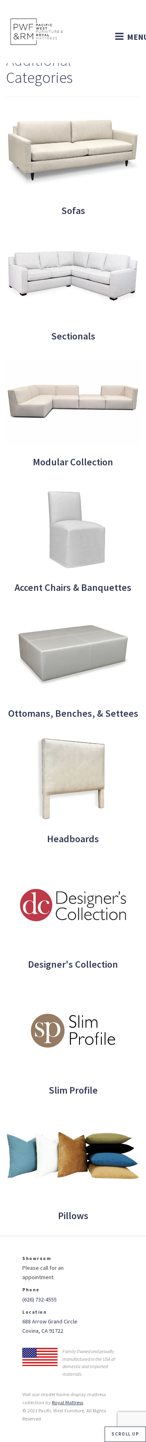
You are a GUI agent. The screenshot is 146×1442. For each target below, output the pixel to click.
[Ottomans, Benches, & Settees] (73, 652)
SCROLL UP (125, 1434)
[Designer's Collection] (73, 904)
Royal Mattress (67, 1402)
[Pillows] (73, 1155)
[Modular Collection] (73, 401)
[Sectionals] (73, 276)
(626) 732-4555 (39, 1299)
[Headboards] (73, 778)
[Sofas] (73, 150)
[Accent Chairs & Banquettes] (73, 527)
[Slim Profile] (73, 1029)
